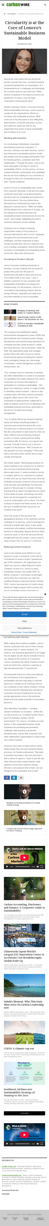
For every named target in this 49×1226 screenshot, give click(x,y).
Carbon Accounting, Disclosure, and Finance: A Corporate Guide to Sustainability (24, 907)
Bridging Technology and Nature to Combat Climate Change (28, 311)
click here (6, 1194)
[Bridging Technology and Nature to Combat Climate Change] (10, 311)
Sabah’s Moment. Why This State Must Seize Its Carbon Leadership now (24, 1004)
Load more (24, 1113)
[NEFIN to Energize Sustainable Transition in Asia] (10, 324)
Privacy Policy (16, 632)
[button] (45, 594)
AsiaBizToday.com (9, 1166)
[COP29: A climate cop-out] (24, 1032)
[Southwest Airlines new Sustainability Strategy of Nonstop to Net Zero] (24, 1073)
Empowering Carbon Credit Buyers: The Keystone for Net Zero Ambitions (30, 318)
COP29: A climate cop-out (19, 1048)
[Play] (7, 866)
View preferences (24, 628)
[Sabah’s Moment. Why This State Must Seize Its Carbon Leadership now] (24, 985)
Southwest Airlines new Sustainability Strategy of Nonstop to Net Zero (19, 1092)
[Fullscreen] (42, 866)
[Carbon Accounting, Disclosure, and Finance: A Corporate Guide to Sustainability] (24, 888)
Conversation (11, 14)
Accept (24, 614)
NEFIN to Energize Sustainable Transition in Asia (30, 324)
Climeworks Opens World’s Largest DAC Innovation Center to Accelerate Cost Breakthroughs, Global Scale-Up (24, 956)
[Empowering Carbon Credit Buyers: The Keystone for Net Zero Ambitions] (10, 318)
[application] (24, 857)
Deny (24, 621)
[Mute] (38, 866)
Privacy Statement (30, 632)
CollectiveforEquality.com (12, 1175)
